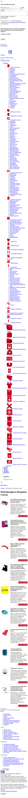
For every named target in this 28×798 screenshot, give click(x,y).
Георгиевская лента (14, 128)
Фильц (11, 234)
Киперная (12, 130)
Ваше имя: (4, 7)
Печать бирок (7, 729)
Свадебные (12, 142)
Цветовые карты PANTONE (11, 747)
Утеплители (13, 233)
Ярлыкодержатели (14, 215)
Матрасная (12, 136)
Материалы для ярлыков (16, 207)
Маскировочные (14, 237)
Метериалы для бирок (15, 84)
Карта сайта (7, 719)
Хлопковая (12, 140)
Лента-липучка (13, 271)
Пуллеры (12, 276)
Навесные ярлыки (14, 209)
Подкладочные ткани (15, 229)
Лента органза (13, 146)
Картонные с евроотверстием (17, 74)
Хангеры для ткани (14, 279)
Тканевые (12, 176)
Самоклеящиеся (14, 192)
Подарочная (13, 163)
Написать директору (9, 717)
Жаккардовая (13, 129)
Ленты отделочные (14, 168)
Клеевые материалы (15, 298)
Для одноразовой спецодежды (17, 227)
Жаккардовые (13, 173)
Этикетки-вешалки (14, 187)
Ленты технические (15, 296)
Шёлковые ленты (14, 148)
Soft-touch (12, 107)
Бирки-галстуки (14, 95)
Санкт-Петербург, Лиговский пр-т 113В (14, 758)
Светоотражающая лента (16, 283)
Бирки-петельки (14, 97)
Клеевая (12, 156)
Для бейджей (13, 138)
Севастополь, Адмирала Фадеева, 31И (13, 764)
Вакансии (6, 724)
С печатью (12, 106)
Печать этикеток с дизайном (11, 733)
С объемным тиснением (16, 194)
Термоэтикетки (13, 191)
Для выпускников (14, 141)
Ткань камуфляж (14, 232)
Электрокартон (13, 295)
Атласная (12, 124)
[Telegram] (4, 53)
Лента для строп (14, 165)
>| (6, 708)
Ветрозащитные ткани (15, 223)
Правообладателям (8, 723)
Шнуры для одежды (15, 280)
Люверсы (12, 82)
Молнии (12, 275)
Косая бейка (13, 272)
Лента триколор (14, 160)
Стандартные (13, 101)
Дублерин (12, 225)
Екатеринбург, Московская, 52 (11, 760)
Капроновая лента (14, 149)
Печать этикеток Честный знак (11, 739)
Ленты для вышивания (15, 152)
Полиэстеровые (14, 133)
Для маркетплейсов (14, 183)
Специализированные (15, 91)
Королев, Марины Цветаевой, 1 (12, 761)
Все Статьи (6, 752)
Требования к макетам (9, 744)
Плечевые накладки (15, 299)
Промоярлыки (13, 211)
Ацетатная (12, 145)
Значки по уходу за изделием (11, 748)
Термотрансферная (14, 155)
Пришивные (13, 76)
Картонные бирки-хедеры (16, 80)
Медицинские (13, 86)
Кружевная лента (14, 151)
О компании (7, 713)
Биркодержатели (14, 92)
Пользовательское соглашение (11, 722)
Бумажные (12, 68)
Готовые (12, 214)
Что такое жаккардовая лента (11, 745)
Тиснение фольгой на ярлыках (11, 736)
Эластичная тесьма (14, 282)
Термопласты (13, 288)
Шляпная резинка (14, 273)
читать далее (23, 516)
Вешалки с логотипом (15, 268)
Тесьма (11, 126)
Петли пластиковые (15, 87)
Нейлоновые (13, 175)
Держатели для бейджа (15, 300)
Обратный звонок (5, 60)
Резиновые (12, 186)
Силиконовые (13, 75)
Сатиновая (12, 121)
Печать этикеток (8, 737)
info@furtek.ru (4, 45)
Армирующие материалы (16, 222)
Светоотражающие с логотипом (18, 83)
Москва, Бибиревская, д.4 (10, 757)
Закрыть (3, 39)
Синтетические (13, 90)
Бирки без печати (14, 78)
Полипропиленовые (15, 184)
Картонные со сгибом (15, 79)
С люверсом (13, 105)
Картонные (12, 70)
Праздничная (13, 157)
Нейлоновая (13, 122)
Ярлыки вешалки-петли (16, 213)
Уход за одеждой (14, 290)
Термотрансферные (14, 190)
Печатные (12, 195)
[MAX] (10, 53)
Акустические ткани (15, 221)
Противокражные (14, 188)
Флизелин (12, 236)
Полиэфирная (13, 164)
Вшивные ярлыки (14, 200)
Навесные (12, 102)
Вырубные (12, 94)
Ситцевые (12, 132)
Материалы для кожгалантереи (17, 287)
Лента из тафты (13, 144)
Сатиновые (12, 178)
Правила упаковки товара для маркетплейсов (15, 751)
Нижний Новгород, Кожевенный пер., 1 (14, 762)
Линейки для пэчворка (15, 294)
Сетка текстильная (14, 230)
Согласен (3, 793)
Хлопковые (12, 179)
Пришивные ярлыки (15, 205)
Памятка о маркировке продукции (12, 749)
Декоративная (13, 159)
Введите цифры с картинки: (8, 16)
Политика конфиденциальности (12, 720)
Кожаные (12, 71)
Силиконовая (13, 125)
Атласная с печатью (15, 161)
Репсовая (12, 134)
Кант (11, 269)
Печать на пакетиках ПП (10, 732)
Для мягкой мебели (14, 226)
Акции (5, 716)
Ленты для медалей (14, 167)
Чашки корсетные (14, 292)
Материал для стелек (15, 277)
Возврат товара (7, 715)
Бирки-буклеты (13, 103)
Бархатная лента (14, 153)
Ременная (12, 137)
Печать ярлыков (14, 210)
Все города (6, 765)
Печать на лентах (8, 731)
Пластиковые (13, 88)
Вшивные (12, 72)
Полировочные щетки (15, 291)
